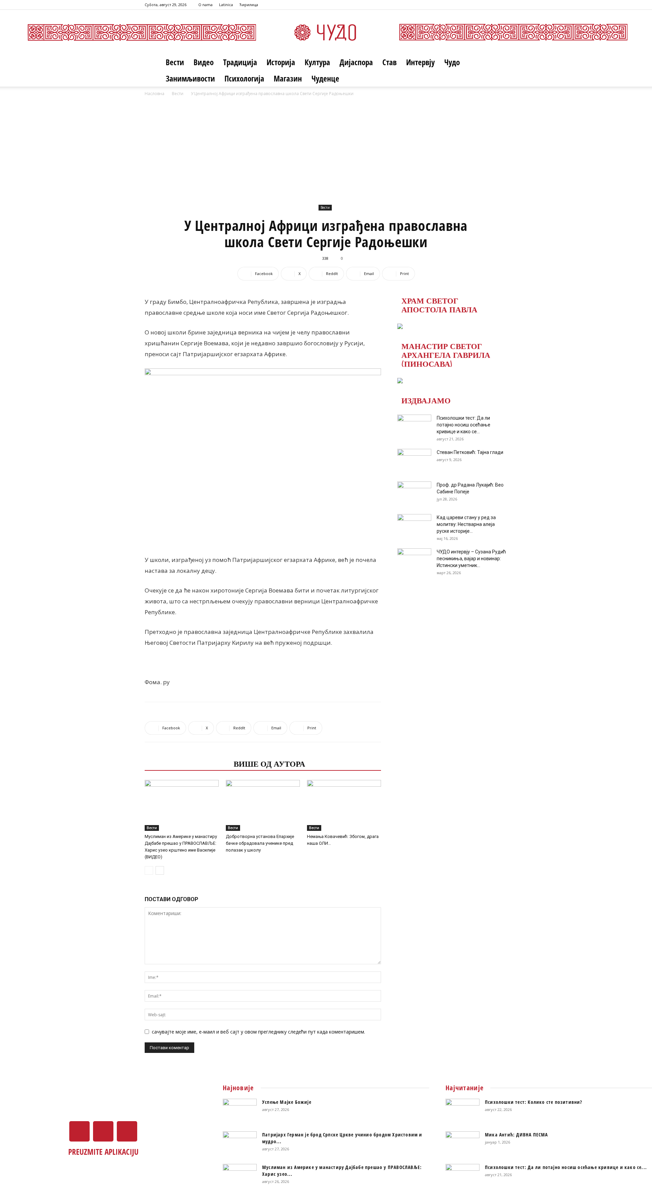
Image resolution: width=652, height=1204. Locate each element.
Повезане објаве (187, 763)
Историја (281, 62)
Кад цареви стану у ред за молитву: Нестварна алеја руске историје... (466, 524)
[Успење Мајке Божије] (240, 1111)
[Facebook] (480, 5)
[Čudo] (326, 32)
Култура (317, 62)
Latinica (226, 4)
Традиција (240, 62)
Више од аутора (269, 763)
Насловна (154, 93)
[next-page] (160, 870)
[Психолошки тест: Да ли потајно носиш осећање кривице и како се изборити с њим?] (414, 426)
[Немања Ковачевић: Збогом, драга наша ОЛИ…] (344, 805)
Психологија (244, 78)
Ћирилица (248, 4)
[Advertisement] (326, 148)
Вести (175, 62)
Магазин (288, 78)
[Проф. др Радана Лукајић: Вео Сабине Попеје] (414, 493)
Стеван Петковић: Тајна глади (470, 452)
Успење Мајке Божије (286, 1102)
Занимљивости (190, 78)
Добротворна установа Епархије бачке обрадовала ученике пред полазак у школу (260, 843)
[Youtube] (502, 5)
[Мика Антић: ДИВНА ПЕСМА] (462, 1143)
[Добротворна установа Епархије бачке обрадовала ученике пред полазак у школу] (263, 805)
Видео (204, 62)
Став (389, 62)
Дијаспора (356, 62)
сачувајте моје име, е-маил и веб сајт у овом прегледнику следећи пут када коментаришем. (258, 1031)
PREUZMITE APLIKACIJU (103, 1151)
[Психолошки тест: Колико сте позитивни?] (462, 1111)
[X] (491, 5)
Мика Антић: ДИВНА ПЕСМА (516, 1134)
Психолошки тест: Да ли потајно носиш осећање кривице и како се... (463, 424)
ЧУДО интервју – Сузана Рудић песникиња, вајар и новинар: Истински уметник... (471, 558)
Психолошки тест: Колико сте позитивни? (533, 1102)
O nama (205, 4)
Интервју (420, 62)
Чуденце (325, 78)
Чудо (452, 62)
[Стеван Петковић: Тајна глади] (414, 461)
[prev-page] (149, 870)
